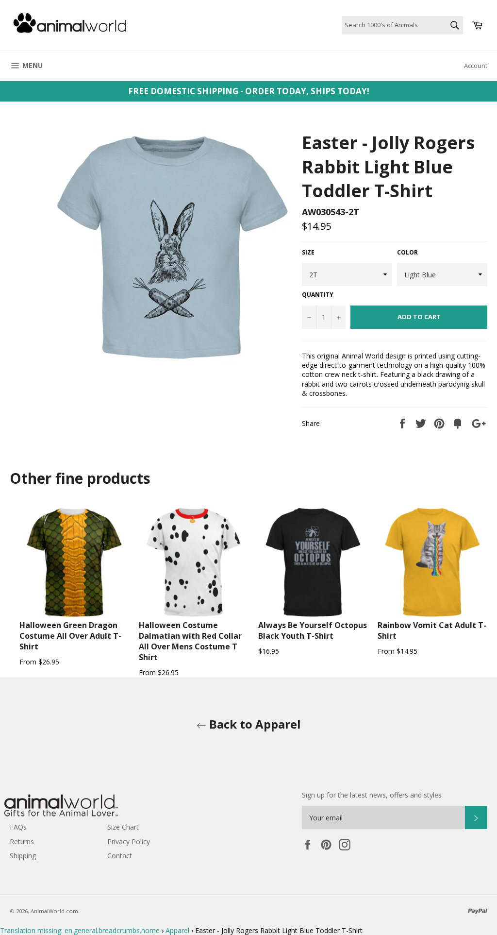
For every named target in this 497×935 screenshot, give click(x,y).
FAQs (18, 827)
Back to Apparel (253, 724)
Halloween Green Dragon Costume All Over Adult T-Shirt (70, 636)
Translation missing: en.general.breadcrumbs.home (80, 930)
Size (308, 252)
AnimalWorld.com (54, 911)
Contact (119, 855)
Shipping (23, 855)
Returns (22, 841)
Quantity (317, 295)
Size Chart (123, 827)
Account (475, 65)
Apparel (177, 930)
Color (407, 252)
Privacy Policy (128, 841)
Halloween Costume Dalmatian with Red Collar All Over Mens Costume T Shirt (190, 641)
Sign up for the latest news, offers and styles (372, 794)
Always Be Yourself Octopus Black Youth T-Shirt (312, 630)
